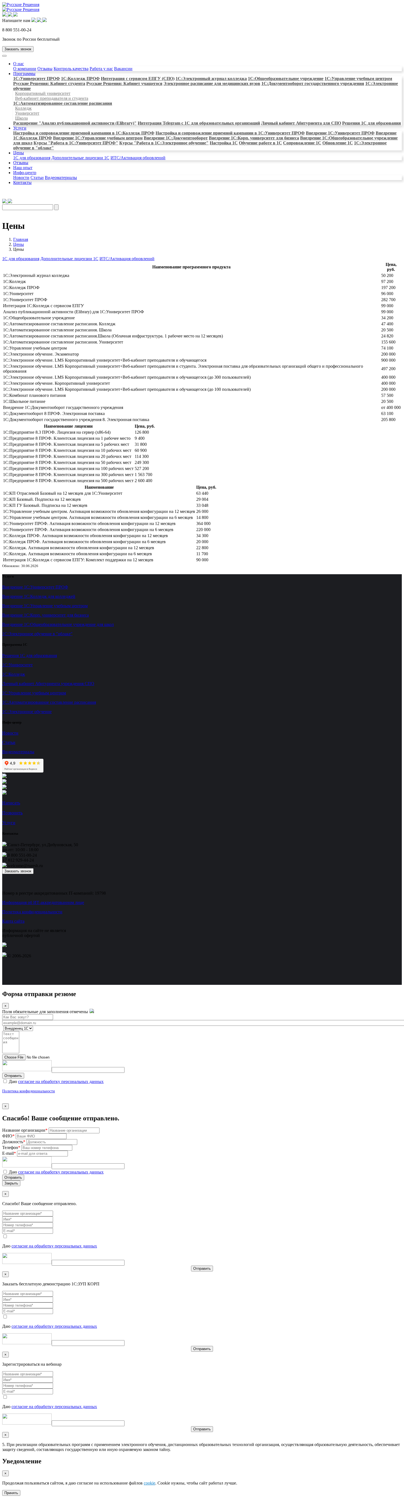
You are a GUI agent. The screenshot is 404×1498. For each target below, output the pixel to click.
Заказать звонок (17, 49)
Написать (11, 803)
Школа (21, 118)
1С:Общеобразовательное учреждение (285, 78)
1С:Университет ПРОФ (36, 78)
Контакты (22, 182)
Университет (27, 113)
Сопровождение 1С (302, 143)
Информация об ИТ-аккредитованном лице (43, 902)
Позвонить (12, 812)
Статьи (37, 177)
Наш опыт (22, 167)
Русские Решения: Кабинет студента (49, 83)
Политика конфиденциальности (32, 911)
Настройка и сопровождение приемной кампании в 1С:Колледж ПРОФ (83, 133)
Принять (11, 1493)
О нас (18, 63)
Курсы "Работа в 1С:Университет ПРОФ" (76, 143)
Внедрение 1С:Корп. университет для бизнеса (254, 138)
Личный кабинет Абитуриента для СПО (301, 123)
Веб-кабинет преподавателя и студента (51, 98)
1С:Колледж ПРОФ (80, 78)
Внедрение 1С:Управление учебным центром (98, 138)
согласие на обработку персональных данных (61, 1081)
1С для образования (20, 258)
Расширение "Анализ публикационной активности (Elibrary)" (75, 123)
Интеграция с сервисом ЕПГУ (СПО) (138, 78)
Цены (18, 152)
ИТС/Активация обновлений (137, 157)
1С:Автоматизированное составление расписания (62, 103)
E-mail (9, 1153)
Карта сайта (13, 921)
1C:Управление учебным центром (358, 78)
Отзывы (44, 68)
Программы (24, 73)
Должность (13, 1141)
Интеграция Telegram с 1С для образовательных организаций (199, 123)
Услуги (19, 128)
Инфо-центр (24, 172)
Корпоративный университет (42, 93)
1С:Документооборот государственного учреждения (312, 83)
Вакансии (123, 68)
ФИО (8, 1136)
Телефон (11, 1147)
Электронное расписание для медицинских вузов (212, 83)
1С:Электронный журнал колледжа (211, 78)
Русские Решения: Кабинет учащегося (124, 83)
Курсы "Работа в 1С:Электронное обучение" (164, 143)
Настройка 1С (224, 143)
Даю (56, 1081)
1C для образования (31, 157)
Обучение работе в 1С (260, 143)
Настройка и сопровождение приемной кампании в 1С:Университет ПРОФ (230, 133)
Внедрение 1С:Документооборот (176, 138)
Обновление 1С (337, 143)
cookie (149, 1483)
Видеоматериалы (61, 177)
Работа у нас (101, 68)
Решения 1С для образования (371, 123)
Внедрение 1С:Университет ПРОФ (340, 133)
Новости (21, 177)
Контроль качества (71, 68)
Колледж (23, 108)
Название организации (25, 1130)
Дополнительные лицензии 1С (80, 157)
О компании (24, 68)
